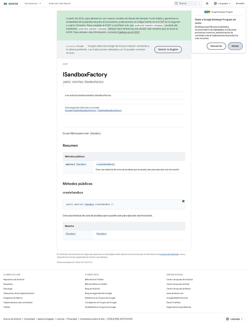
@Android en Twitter (94, 279)
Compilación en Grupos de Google (101, 302)
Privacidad (72, 319)
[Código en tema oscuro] (183, 201)
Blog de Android (92, 288)
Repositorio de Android (13, 279)
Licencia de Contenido (169, 254)
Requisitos (8, 284)
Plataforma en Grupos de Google (100, 298)
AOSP (65, 64)
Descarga (7, 288)
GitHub (6, 307)
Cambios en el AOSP (128, 32)
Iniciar (235, 46)
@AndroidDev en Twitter (96, 284)
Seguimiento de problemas (178, 307)
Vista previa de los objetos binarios (18, 293)
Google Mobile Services (177, 298)
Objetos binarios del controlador (18, 302)
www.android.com (175, 293)
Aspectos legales (46, 319)
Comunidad (29, 319)
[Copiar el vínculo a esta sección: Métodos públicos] (95, 184)
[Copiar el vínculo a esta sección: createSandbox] (86, 193)
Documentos (31, 3)
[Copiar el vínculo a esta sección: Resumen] (81, 146)
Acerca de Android (12, 319)
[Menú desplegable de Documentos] (41, 3)
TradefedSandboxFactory (109, 110)
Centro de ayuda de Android (179, 279)
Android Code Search (59, 3)
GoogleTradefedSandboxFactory (80, 110)
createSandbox (104, 164)
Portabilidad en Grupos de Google (100, 307)
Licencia (60, 319)
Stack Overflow (173, 302)
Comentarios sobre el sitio (92, 319)
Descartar (216, 46)
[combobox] (188, 3)
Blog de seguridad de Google (98, 293)
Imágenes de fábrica (12, 298)
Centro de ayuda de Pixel (177, 284)
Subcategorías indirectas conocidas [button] (93, 109)
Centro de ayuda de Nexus (178, 288)
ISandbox (95, 133)
